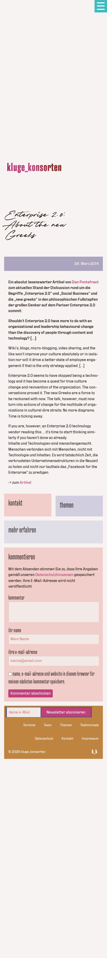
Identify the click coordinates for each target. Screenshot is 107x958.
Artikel (25, 482)
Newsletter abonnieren (65, 712)
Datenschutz (44, 738)
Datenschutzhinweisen (54, 575)
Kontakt (67, 738)
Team (48, 725)
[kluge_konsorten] (34, 168)
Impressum (90, 738)
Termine (29, 725)
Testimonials (89, 725)
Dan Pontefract (85, 282)
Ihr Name (14, 630)
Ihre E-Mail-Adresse (22, 652)
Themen (66, 725)
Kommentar (16, 597)
